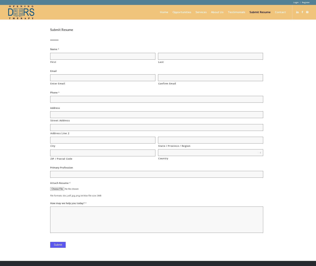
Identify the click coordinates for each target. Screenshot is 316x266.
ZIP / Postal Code (61, 158)
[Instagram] (307, 12)
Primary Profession (61, 167)
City (52, 145)
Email (53, 71)
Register (306, 2)
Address (55, 108)
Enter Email (57, 83)
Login (296, 2)
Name (54, 49)
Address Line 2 (59, 133)
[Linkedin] (297, 12)
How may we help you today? (68, 203)
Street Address (60, 120)
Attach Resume (60, 183)
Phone (54, 92)
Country (163, 158)
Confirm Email (167, 83)
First (53, 62)
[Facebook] (302, 12)
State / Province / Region (174, 145)
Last (161, 62)
